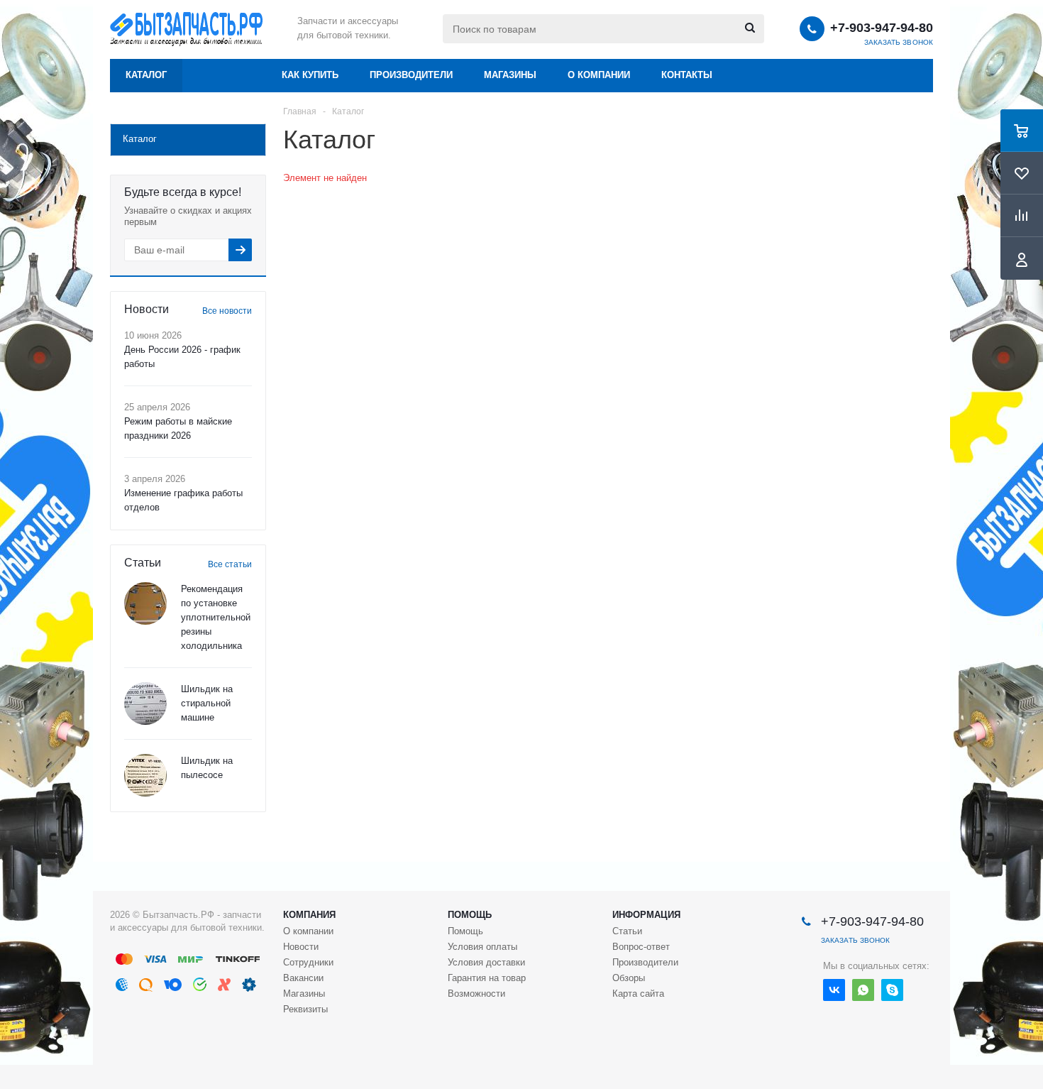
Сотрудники (308, 962)
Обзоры (628, 978)
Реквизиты (305, 1009)
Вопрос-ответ (641, 946)
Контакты (686, 75)
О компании (599, 75)
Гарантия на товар (487, 978)
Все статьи (230, 564)
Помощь (470, 914)
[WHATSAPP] (863, 990)
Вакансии (303, 978)
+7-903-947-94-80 (881, 27)
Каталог (146, 75)
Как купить (310, 75)
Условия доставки (486, 962)
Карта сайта (638, 993)
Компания (309, 914)
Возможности (476, 993)
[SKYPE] (892, 990)
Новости (301, 946)
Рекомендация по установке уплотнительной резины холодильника (215, 617)
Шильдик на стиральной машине (207, 703)
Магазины (510, 75)
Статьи (627, 931)
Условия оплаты (482, 946)
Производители (411, 75)
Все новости (227, 311)
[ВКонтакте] (834, 990)
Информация (646, 914)
